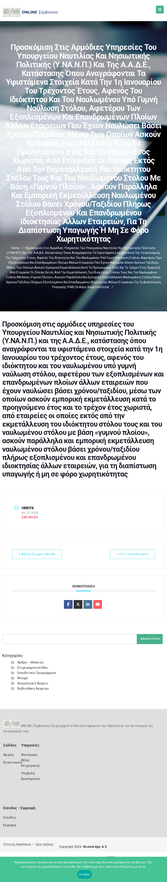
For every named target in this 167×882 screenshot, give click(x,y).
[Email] (97, 604)
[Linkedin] (88, 604)
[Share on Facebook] (68, 604)
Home (15, 248)
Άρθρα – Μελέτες (30, 662)
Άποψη (22, 678)
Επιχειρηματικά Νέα (32, 668)
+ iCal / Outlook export (132, 554)
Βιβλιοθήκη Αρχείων (33, 688)
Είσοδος (9, 817)
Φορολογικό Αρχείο (32, 683)
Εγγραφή (9, 825)
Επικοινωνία (12, 762)
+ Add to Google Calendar (36, 554)
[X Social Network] (78, 604)
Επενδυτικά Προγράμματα (36, 673)
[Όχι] (161, 871)
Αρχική (8, 755)
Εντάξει (84, 874)
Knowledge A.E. (95, 847)
